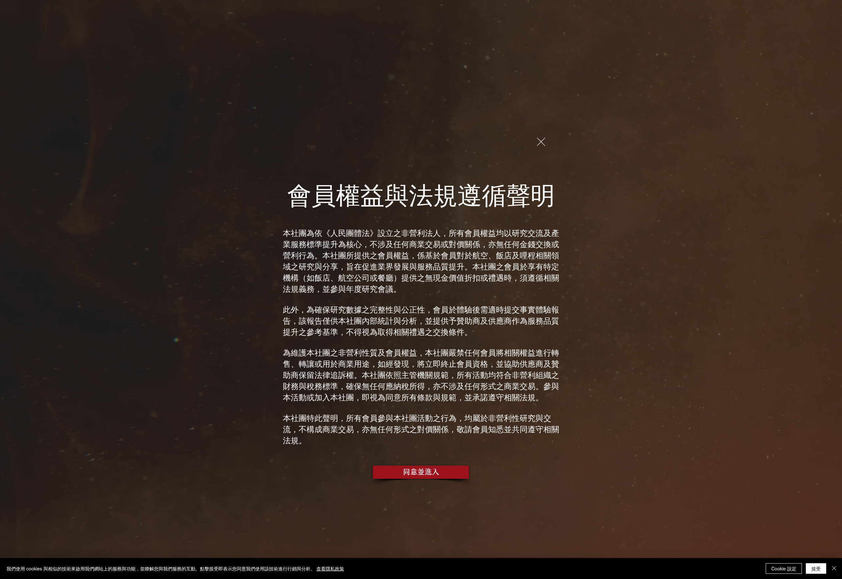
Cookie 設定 (783, 568)
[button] (541, 142)
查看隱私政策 (330, 568)
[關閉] (834, 568)
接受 (816, 568)
